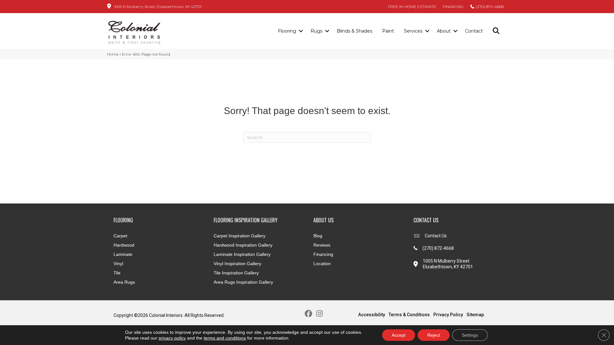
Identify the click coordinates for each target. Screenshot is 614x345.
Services (413, 31)
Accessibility (371, 314)
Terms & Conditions (409, 314)
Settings (470, 335)
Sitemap (475, 314)
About (444, 31)
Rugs (316, 31)
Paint (388, 31)
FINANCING (453, 6)
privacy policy (172, 338)
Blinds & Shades (354, 31)
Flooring (287, 31)
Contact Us (436, 235)
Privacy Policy (448, 314)
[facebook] (308, 314)
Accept (398, 335)
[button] (300, 31)
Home (112, 54)
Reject (433, 335)
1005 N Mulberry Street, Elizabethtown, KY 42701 (157, 6)
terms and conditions (225, 338)
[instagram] (319, 314)
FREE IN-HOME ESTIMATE (412, 6)
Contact (474, 31)
